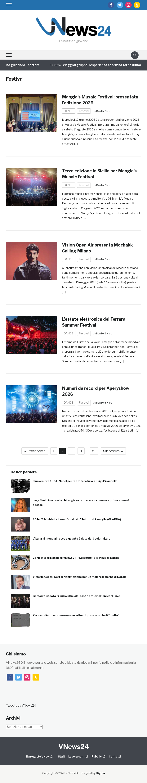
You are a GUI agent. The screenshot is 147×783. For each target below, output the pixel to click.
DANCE (68, 111)
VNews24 (73, 746)
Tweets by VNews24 (21, 705)
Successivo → (113, 451)
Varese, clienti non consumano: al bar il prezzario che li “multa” (76, 615)
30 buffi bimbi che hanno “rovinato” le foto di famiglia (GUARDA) (77, 519)
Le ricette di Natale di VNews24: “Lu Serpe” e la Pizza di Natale (76, 557)
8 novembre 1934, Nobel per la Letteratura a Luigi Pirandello (75, 481)
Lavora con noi (78, 756)
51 (94, 451)
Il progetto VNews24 (40, 756)
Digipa (100, 773)
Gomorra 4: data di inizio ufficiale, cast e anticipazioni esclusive (76, 596)
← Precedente (34, 451)
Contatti (115, 756)
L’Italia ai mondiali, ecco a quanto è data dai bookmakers (71, 538)
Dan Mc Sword (104, 111)
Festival (84, 111)
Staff (61, 756)
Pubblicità (98, 756)
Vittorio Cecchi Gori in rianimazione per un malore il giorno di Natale (80, 576)
